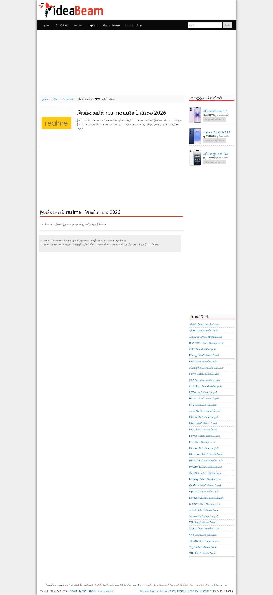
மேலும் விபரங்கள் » (214, 119)
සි (137, 25)
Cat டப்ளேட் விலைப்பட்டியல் (202, 349)
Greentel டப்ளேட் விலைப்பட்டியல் (205, 386)
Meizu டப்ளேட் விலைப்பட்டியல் (203, 448)
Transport (205, 591)
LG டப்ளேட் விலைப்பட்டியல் (202, 442)
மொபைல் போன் (148, 591)
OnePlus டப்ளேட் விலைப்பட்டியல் (205, 485)
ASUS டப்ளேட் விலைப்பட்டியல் (203, 330)
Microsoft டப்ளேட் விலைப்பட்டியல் (206, 460)
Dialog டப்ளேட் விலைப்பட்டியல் (204, 355)
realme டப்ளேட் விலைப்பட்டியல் (204, 504)
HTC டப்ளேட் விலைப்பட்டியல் (203, 404)
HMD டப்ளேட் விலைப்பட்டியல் (203, 392)
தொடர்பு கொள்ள (111, 25)
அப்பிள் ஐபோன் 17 (215, 111)
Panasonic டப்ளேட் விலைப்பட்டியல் (206, 497)
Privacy (92, 591)
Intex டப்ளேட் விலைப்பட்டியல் (203, 423)
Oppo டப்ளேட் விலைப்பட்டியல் (204, 491)
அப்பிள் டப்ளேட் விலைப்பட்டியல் (204, 324)
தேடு (227, 25)
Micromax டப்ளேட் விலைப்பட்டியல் (206, 454)
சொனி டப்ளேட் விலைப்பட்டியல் (203, 516)
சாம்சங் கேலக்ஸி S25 (216, 132)
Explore (93, 25)
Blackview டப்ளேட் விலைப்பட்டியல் (206, 343)
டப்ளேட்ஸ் (162, 591)
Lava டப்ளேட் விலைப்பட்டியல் (203, 429)
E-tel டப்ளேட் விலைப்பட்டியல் (203, 361)
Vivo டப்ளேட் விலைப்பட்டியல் (203, 534)
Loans (172, 591)
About (73, 591)
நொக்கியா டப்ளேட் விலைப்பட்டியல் (205, 473)
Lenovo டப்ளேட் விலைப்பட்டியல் (204, 435)
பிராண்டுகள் (62, 25)
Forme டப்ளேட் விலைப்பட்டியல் (204, 373)
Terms (82, 591)
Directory (193, 591)
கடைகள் (78, 25)
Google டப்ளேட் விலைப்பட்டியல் (204, 380)
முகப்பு (47, 25)
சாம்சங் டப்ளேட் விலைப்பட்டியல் (204, 510)
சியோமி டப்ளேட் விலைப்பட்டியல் (204, 541)
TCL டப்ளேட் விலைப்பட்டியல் (202, 522)
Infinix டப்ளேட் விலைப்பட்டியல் (203, 417)
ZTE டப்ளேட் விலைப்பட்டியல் (202, 553)
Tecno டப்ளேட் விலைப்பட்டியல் (204, 528)
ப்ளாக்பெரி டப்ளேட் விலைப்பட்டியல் (205, 336)
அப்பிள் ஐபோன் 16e (216, 154)
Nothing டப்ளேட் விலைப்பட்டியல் (205, 479)
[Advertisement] (136, 62)
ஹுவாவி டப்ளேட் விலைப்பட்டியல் (204, 411)
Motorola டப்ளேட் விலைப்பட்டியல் (205, 466)
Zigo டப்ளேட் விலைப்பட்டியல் (203, 547)
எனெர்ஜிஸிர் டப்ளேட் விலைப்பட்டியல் (206, 367)
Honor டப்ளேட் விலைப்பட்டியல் (204, 398)
